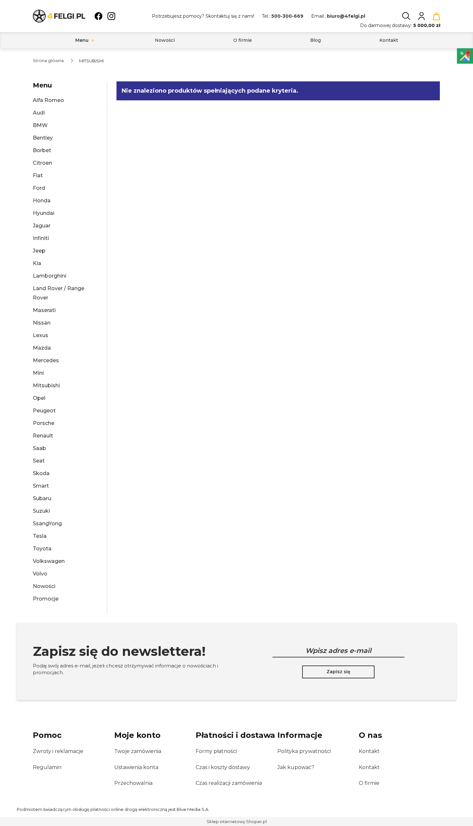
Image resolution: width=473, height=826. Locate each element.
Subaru (42, 498)
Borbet (42, 150)
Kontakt (369, 751)
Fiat (38, 175)
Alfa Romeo (48, 100)
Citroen (42, 163)
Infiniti (41, 238)
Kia (37, 263)
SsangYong (47, 523)
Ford (39, 188)
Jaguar (42, 226)
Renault (43, 436)
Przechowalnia (133, 783)
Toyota (42, 549)
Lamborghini (49, 276)
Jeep (39, 251)
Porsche (43, 423)
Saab (39, 448)
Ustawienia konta (136, 767)
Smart (41, 486)
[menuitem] (81, 40)
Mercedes (46, 360)
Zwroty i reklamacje (58, 751)
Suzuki (41, 511)
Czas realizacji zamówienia (229, 783)
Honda (42, 200)
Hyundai (43, 213)
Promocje (46, 599)
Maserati (44, 310)
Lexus (40, 335)
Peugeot (44, 411)
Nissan (42, 323)
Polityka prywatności (304, 751)
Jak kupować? (295, 767)
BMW (40, 125)
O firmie (369, 783)
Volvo (40, 574)
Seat (39, 461)
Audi (39, 113)
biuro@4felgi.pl (346, 16)
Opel (39, 398)
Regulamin (47, 767)
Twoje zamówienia (137, 751)
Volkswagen (49, 561)
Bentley (43, 138)
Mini (38, 373)
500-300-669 (287, 16)
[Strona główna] (60, 16)
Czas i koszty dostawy (223, 767)
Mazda (42, 348)
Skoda (41, 473)
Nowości (44, 586)
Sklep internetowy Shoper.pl (237, 821)
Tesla (40, 536)
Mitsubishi (46, 385)
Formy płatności (216, 751)
